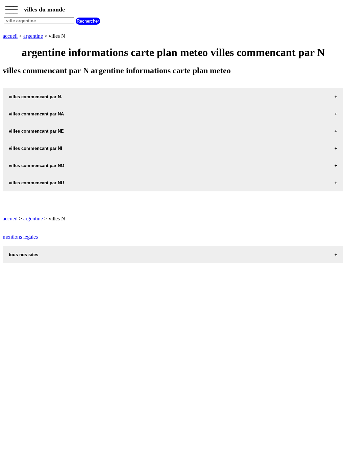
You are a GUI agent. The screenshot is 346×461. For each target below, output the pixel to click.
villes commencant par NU (36, 182)
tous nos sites (23, 254)
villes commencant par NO (36, 165)
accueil (10, 36)
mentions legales (20, 237)
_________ (11, 7)
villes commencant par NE (36, 131)
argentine (33, 36)
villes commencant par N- (35, 96)
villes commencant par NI (35, 148)
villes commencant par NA (36, 113)
